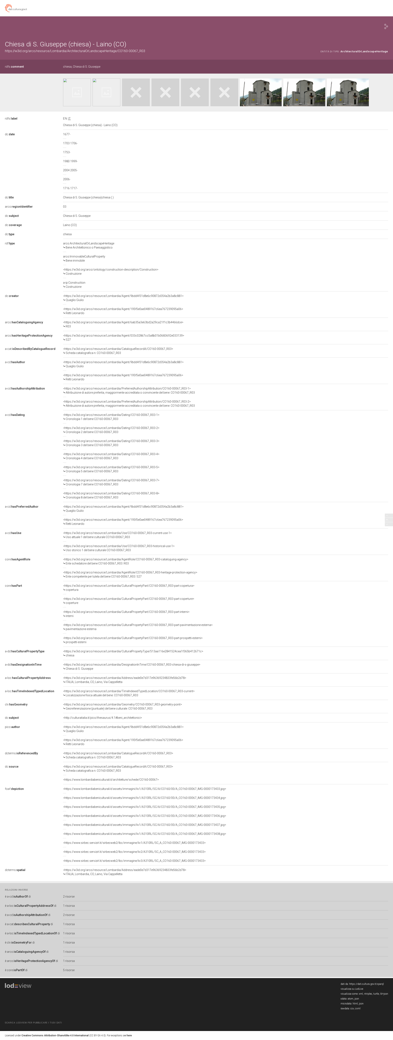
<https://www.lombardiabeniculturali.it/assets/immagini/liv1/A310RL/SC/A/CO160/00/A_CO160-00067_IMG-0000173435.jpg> (144, 806)
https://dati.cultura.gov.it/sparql (366, 984)
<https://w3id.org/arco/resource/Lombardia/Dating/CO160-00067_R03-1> (111, 417)
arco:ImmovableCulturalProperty (84, 258)
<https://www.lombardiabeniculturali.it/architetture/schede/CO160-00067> (111, 779)
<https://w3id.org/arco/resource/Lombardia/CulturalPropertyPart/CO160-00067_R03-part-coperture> (128, 601)
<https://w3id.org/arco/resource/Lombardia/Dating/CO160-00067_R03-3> (111, 443)
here (129, 1035)
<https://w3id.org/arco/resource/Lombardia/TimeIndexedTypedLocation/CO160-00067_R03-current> (129, 693)
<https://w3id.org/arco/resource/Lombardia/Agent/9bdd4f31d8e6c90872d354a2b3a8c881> (123, 298)
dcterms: (21, 753)
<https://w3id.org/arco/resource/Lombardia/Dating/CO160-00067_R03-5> (111, 469)
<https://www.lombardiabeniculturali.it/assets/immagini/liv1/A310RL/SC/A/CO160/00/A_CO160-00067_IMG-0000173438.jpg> (144, 833)
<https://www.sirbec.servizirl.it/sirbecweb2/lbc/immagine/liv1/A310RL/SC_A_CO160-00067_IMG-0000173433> (134, 842)
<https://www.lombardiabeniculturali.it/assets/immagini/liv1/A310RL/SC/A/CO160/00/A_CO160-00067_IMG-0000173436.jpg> (144, 815)
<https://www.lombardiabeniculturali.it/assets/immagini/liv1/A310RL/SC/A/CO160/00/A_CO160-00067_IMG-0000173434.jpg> (144, 797)
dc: (10, 134)
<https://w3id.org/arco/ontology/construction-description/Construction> (110, 271)
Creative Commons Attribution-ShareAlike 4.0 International (55, 1035)
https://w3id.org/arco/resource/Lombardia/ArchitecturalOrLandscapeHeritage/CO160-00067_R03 (75, 51)
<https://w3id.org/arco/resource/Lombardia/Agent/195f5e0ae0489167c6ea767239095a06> (123, 311)
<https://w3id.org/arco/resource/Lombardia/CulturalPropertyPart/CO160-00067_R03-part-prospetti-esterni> (133, 640)
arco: (19, 206)
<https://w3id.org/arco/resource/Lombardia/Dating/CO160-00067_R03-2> (111, 430)
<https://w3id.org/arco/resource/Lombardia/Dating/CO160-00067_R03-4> (111, 456)
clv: (16, 704)
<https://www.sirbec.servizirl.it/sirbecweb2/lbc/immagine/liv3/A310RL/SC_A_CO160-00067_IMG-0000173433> (134, 860)
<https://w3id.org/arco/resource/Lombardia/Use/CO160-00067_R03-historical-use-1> (119, 548)
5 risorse (69, 970)
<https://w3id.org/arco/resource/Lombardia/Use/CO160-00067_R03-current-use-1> (117, 535)
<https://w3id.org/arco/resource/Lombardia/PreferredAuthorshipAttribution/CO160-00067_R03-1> (129, 390)
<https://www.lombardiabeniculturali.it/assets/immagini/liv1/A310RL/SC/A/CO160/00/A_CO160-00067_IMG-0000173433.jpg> (144, 788)
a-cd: (15, 362)
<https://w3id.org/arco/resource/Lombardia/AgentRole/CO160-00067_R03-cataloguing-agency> (125, 561)
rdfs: (14, 66)
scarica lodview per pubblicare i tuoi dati (33, 1022)
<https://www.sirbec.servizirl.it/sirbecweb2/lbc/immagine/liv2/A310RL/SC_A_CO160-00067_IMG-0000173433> (134, 851)
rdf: (10, 243)
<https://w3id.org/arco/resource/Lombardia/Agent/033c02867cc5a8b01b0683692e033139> (123, 337)
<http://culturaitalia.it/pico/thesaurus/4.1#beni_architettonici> (102, 717)
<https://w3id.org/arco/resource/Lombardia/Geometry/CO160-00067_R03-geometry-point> (122, 706)
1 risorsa (69, 905)
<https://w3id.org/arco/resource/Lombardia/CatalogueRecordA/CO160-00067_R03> (118, 351)
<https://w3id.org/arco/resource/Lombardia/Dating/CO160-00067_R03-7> (111, 482)
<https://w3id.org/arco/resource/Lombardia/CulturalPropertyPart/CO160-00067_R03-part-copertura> (128, 587)
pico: (12, 727)
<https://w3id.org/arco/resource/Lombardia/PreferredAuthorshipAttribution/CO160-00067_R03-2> (129, 403)
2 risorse (69, 896)
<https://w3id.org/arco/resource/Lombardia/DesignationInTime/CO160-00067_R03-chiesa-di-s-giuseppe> (131, 666)
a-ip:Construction (74, 284)
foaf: (14, 788)
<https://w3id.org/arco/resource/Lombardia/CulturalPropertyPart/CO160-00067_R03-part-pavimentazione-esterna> (138, 627)
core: (17, 559)
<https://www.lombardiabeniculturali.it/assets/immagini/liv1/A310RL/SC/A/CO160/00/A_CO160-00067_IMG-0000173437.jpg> (144, 824)
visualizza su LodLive (352, 988)
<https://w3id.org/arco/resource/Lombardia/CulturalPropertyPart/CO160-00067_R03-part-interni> (126, 614)
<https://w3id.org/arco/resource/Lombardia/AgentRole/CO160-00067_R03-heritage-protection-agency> (130, 574)
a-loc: (28, 678)
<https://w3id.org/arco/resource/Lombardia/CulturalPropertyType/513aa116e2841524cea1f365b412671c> (133, 653)
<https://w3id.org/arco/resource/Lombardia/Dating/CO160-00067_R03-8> (111, 495)
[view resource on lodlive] (386, 26)
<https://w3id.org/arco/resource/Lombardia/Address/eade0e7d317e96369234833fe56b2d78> (124, 680)
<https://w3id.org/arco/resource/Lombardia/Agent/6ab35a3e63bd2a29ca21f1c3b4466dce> (123, 324)
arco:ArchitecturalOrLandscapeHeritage (88, 245)
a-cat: (30, 348)
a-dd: (24, 651)
